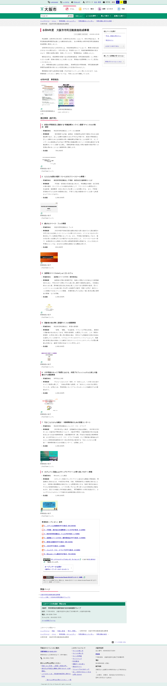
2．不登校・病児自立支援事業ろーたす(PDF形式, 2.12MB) (64, 530)
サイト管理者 (77, 656)
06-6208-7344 (51, 614)
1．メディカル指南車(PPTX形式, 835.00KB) (60, 526)
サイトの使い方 (78, 650)
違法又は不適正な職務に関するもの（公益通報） (56, 670)
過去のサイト (77, 666)
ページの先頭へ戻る (120, 642)
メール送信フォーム (48, 620)
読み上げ (77, 2)
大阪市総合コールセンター (48, 651)
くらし (54, 21)
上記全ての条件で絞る (112, 46)
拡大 (95, 2)
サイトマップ (77, 658)
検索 (71, 16)
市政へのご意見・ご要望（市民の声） (55, 666)
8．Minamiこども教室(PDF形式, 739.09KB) (60, 554)
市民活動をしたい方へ (86, 21)
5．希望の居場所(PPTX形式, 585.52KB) (58, 542)
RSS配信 (76, 661)
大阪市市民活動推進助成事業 (50, 594)
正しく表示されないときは (82, 672)
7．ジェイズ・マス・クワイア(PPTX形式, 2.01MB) (62, 550)
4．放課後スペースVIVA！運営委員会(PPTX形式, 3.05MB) (65, 538)
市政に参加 (61, 631)
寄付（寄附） (72, 631)
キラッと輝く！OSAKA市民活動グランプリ (55, 597)
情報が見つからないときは (113, 61)
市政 (53, 631)
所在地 (98, 654)
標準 (99, 2)
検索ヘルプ (79, 16)
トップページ (45, 21)
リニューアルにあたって (81, 669)
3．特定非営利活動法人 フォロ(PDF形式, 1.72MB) (62, 534)
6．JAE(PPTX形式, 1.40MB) (54, 546)
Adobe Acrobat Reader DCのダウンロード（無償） (68, 577)
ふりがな (66, 2)
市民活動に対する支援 (104, 21)
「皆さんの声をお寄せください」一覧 (58, 680)
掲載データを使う (79, 664)
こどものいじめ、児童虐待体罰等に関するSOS (56, 675)
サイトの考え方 (78, 653)
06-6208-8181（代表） (103, 663)
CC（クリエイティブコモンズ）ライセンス (65, 559)
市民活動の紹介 (101, 634)
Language (54, 2)
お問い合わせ (77, 674)
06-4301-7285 (48, 658)
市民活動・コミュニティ (67, 21)
